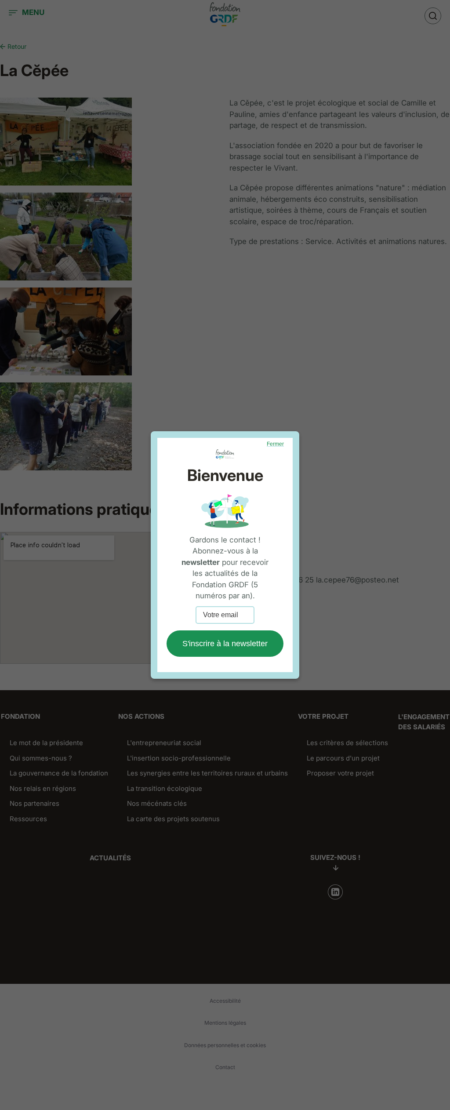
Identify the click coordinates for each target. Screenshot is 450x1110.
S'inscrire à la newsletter (225, 643)
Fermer (275, 444)
